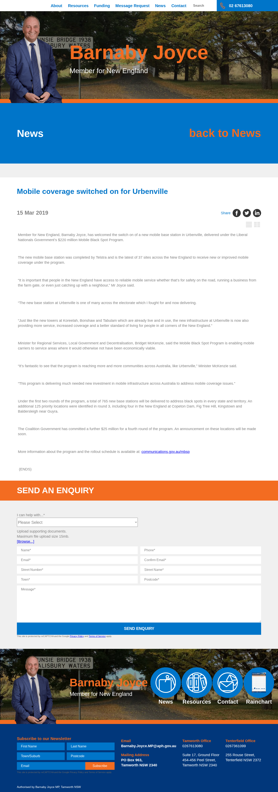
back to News (225, 133)
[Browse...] (25, 541)
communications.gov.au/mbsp (165, 452)
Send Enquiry (139, 628)
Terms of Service (97, 636)
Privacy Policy (77, 636)
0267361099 (235, 746)
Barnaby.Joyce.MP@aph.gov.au (148, 746)
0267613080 (192, 746)
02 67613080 (241, 5)
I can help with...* (31, 515)
